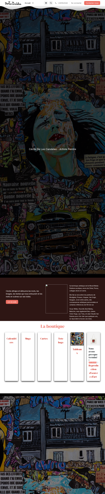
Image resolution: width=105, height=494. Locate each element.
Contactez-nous (92, 3)
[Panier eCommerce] (46, 3)
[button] (51, 3)
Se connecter (76, 3)
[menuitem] (27, 3)
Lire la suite (12, 302)
